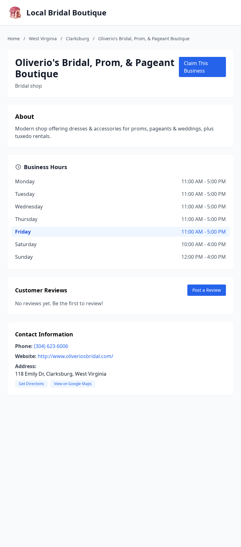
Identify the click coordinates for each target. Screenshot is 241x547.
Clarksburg (77, 38)
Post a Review (206, 290)
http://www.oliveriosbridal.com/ (75, 356)
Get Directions (31, 383)
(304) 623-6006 (51, 346)
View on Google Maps (73, 383)
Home (14, 38)
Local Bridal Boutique (66, 13)
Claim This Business (196, 67)
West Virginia (43, 38)
